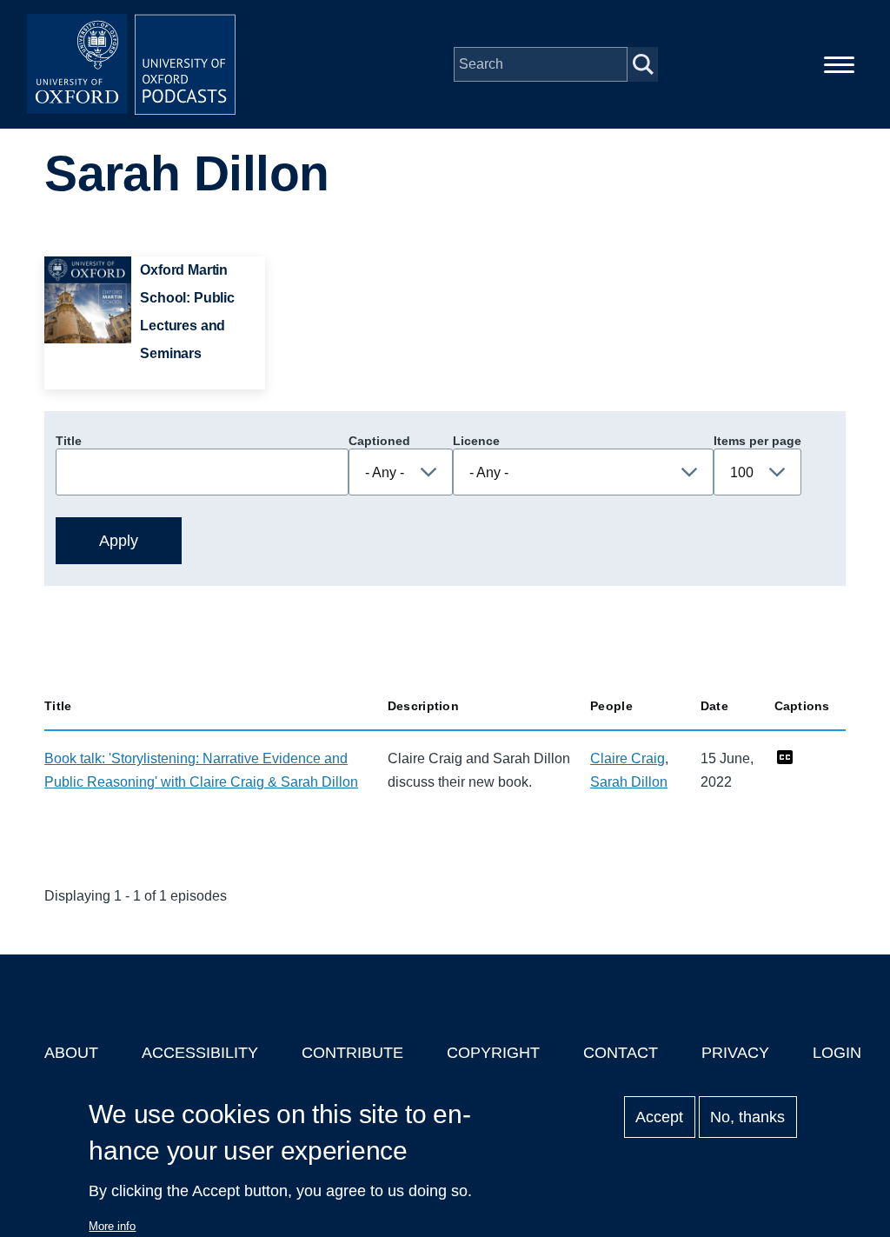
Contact (620, 1052)
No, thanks (747, 1117)
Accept (659, 1117)
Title (69, 441)
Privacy (735, 1052)
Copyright (493, 1052)
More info (112, 1226)
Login (837, 1052)
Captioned (379, 441)
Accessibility (200, 1052)
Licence (476, 441)
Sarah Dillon (629, 782)
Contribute (352, 1052)
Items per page (757, 441)
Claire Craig (627, 758)
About (71, 1052)
